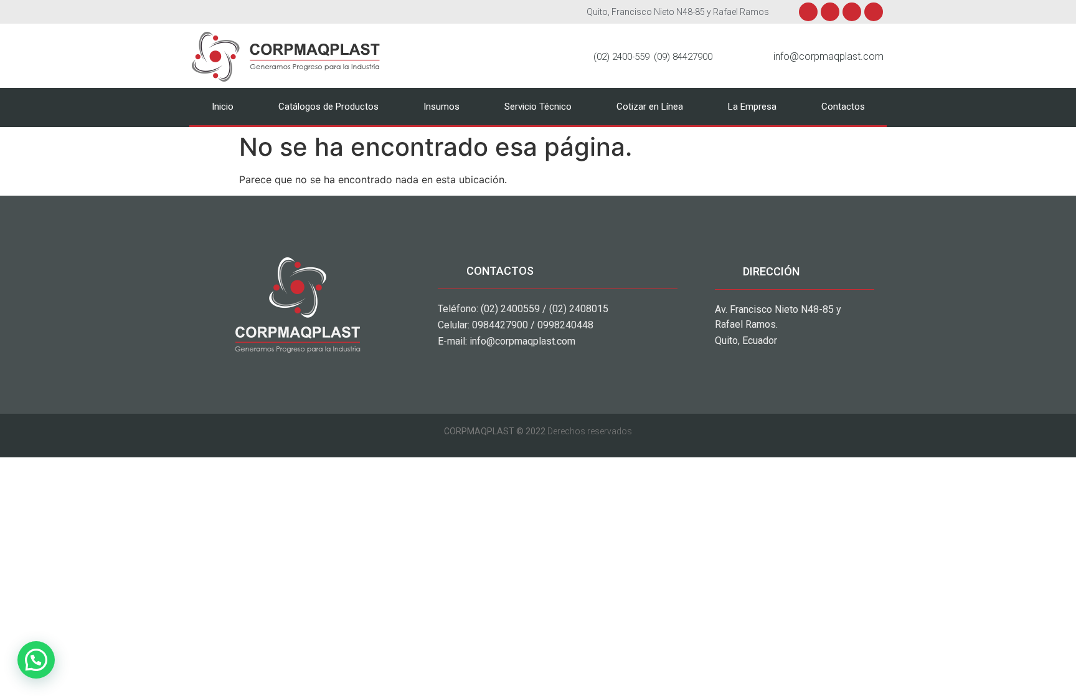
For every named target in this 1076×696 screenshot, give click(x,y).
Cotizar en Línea (649, 106)
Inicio (223, 106)
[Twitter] (830, 11)
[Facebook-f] (808, 11)
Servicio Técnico (538, 106)
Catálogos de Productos (328, 106)
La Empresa (752, 106)
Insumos (441, 106)
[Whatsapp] (873, 11)
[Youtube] (851, 11)
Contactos (843, 106)
